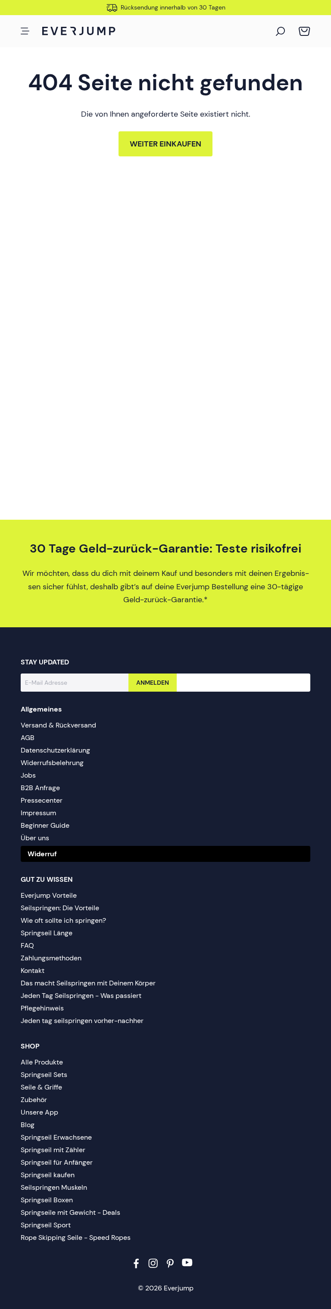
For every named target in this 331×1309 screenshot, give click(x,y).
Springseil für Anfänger (57, 1162)
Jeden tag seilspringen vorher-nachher (82, 1020)
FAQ (27, 945)
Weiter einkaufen (165, 144)
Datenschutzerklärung (55, 750)
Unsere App (39, 1112)
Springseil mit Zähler (53, 1149)
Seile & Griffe (41, 1087)
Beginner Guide (45, 825)
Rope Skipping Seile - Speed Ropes (76, 1237)
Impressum (38, 812)
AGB (27, 737)
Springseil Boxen (47, 1199)
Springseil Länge (46, 932)
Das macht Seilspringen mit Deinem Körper (88, 983)
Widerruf (42, 853)
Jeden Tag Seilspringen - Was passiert (81, 995)
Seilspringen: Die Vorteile (60, 907)
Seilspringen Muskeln (54, 1187)
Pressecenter (41, 800)
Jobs (28, 775)
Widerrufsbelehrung (52, 762)
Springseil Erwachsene (56, 1137)
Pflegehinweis (42, 1008)
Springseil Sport (46, 1225)
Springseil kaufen (48, 1174)
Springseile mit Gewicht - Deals (70, 1212)
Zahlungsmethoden (51, 958)
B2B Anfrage (40, 787)
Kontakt (32, 970)
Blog (27, 1124)
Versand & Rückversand (58, 725)
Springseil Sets (44, 1074)
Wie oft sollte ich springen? (63, 920)
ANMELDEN (152, 682)
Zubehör (34, 1099)
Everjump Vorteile (49, 895)
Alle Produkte (42, 1062)
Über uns (35, 837)
